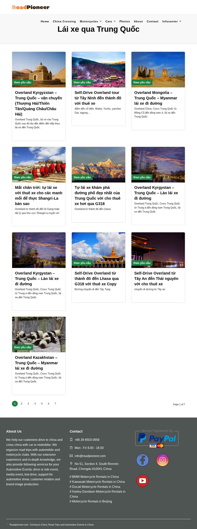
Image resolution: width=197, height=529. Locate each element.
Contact (153, 21)
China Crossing (64, 21)
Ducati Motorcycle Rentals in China (96, 486)
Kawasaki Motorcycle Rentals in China (98, 481)
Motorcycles (89, 21)
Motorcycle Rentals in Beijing (92, 501)
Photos (124, 21)
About (138, 21)
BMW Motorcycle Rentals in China (95, 476)
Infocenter (170, 21)
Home (45, 21)
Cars (108, 21)
